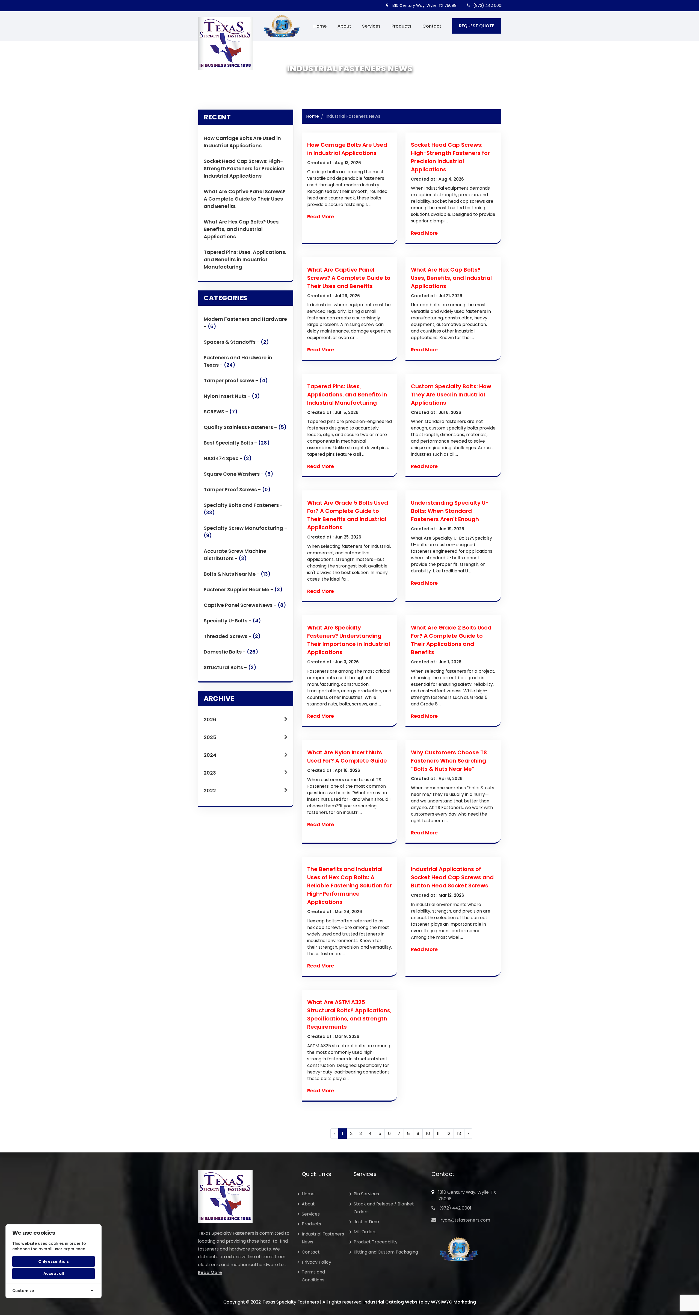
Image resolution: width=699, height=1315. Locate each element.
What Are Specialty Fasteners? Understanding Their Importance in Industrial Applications (348, 640)
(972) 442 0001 (487, 5)
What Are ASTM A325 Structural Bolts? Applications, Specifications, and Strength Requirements (349, 1014)
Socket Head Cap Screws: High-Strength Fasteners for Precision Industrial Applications (244, 168)
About (344, 26)
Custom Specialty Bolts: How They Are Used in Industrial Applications (451, 395)
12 (448, 1133)
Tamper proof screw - (236, 380)
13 (459, 1133)
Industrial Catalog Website (393, 1302)
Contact (431, 26)
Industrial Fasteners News (323, 1238)
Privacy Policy (316, 1262)
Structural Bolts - (230, 667)
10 (428, 1133)
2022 (210, 790)
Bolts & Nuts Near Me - (237, 573)
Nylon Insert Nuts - (232, 396)
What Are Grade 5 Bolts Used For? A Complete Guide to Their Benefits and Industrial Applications (347, 515)
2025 (210, 737)
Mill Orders (365, 1232)
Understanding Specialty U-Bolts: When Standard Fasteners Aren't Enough (449, 511)
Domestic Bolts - (231, 651)
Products (401, 26)
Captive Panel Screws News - (245, 605)
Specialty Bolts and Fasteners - (243, 509)
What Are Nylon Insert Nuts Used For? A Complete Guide (347, 756)
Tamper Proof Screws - (237, 489)
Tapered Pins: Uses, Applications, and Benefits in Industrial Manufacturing (245, 259)
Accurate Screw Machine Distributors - (235, 555)
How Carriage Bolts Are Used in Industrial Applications (242, 142)
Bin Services (366, 1194)
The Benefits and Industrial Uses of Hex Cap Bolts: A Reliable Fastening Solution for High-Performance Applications (349, 885)
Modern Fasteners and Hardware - (245, 323)
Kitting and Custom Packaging (386, 1252)
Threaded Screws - (232, 636)
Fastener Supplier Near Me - (243, 589)
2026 (210, 719)
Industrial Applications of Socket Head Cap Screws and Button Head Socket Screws (452, 877)
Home (320, 26)
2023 (210, 772)
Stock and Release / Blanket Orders (384, 1208)
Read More (320, 216)
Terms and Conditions (313, 1276)
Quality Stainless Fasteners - (245, 427)
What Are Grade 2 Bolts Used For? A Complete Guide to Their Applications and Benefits (451, 640)
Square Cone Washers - (238, 473)
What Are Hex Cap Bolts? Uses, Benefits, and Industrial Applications (242, 229)
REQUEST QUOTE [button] (476, 26)
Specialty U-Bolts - (232, 620)
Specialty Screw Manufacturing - (245, 532)
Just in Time (366, 1222)
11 (438, 1133)
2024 (210, 755)
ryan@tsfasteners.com (465, 1220)
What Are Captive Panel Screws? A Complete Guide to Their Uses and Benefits (244, 199)
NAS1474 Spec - (228, 458)
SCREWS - (221, 411)
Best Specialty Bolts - (237, 442)
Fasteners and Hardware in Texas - (238, 361)
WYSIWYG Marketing (453, 1302)
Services (371, 26)
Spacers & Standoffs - (236, 342)
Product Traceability (376, 1242)
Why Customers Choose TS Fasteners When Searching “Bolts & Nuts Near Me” (449, 761)
